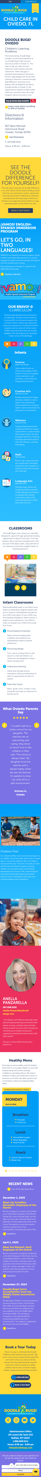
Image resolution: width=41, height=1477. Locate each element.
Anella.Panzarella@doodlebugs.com (16, 1012)
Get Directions (16, 137)
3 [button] (12, 1171)
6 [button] (22, 1171)
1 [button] (6, 1171)
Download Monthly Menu (16, 1090)
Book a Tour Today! (20, 210)
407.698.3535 (14, 142)
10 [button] (35, 1171)
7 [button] (25, 1171)
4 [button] (16, 1171)
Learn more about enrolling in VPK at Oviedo (21, 107)
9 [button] (32, 1171)
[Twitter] (33, 1421)
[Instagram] (16, 1421)
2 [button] (9, 1171)
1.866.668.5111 (20, 1441)
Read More (11, 1234)
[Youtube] (25, 1421)
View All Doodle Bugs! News (23, 1189)
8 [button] (29, 1171)
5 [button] (19, 1171)
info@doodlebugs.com (20, 1447)
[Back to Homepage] (14, 9)
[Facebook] (8, 1421)
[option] (20, 630)
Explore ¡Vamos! (13, 274)
